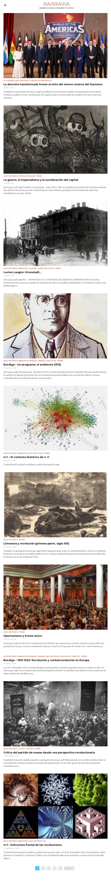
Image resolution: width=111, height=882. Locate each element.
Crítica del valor (27, 176)
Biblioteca (23, 268)
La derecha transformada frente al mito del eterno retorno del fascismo (52, 84)
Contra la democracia (41, 80)
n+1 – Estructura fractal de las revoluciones (32, 844)
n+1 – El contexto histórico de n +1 (26, 457)
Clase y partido (26, 749)
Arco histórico (22, 80)
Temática (75, 656)
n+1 (30, 453)
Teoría (39, 176)
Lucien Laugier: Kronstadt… (22, 272)
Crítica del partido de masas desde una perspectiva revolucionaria (49, 752)
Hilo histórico (52, 656)
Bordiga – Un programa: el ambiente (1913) (32, 364)
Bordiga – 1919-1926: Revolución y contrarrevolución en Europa (46, 660)
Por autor (49, 268)
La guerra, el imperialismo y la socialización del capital (40, 179)
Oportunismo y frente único (22, 635)
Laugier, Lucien (36, 268)
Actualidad (8, 80)
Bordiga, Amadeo (37, 361)
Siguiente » (69, 868)
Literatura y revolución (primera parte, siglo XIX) (36, 543)
